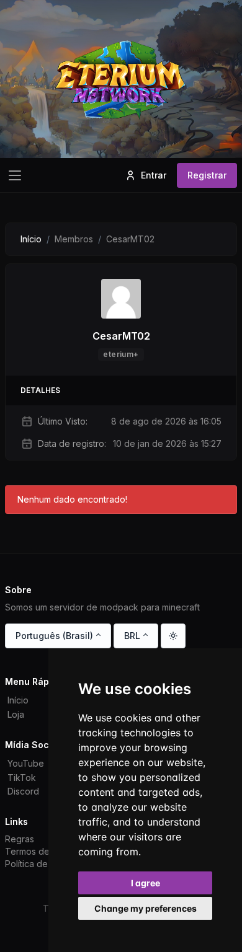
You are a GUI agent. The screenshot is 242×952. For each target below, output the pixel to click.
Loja (15, 714)
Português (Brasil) (54, 635)
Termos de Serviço (44, 851)
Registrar (206, 175)
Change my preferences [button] (145, 908)
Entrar (153, 175)
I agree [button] (145, 883)
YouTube (25, 763)
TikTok (21, 777)
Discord (23, 791)
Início (31, 239)
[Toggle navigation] (15, 175)
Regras (19, 839)
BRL (132, 635)
